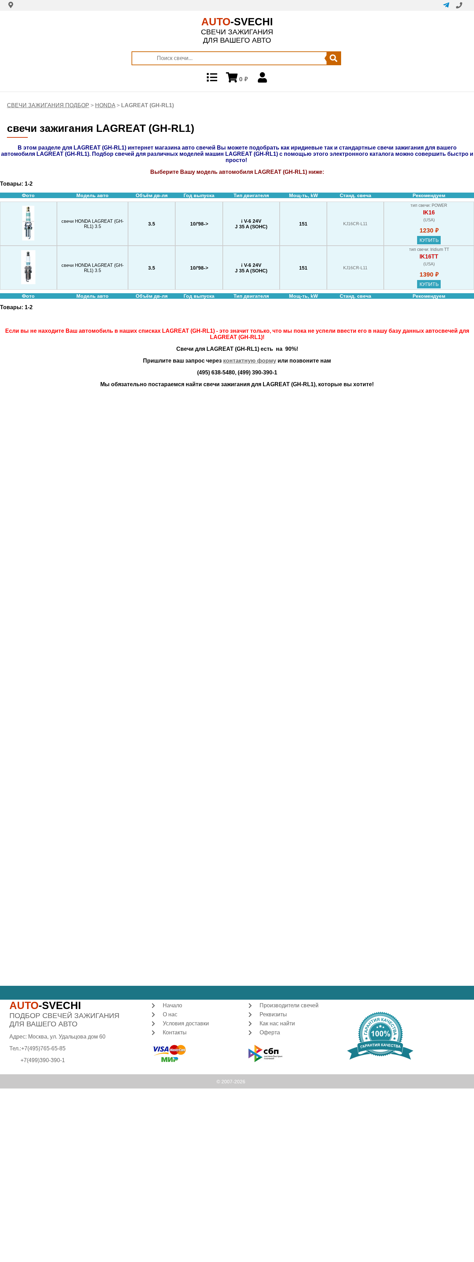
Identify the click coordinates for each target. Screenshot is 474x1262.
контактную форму (249, 361)
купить (429, 240)
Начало (172, 1005)
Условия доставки (186, 1023)
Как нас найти (277, 1023)
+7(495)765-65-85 (43, 1048)
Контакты (175, 1032)
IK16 (429, 212)
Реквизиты (273, 1014)
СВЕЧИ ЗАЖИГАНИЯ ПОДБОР (48, 105)
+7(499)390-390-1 (42, 1060)
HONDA (105, 105)
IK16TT (429, 257)
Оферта (270, 1032)
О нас (170, 1014)
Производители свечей (289, 1005)
